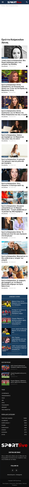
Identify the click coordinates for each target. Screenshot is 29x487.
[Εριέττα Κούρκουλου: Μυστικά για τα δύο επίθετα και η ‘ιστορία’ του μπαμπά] (14, 247)
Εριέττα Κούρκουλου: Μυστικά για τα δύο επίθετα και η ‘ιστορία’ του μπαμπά (14, 258)
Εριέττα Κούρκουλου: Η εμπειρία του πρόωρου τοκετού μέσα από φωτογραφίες (13, 161)
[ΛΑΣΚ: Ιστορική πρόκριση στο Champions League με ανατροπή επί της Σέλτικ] (6, 348)
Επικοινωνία (12, 483)
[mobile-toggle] (2, 2)
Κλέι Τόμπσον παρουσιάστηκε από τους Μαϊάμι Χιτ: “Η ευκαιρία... (19, 339)
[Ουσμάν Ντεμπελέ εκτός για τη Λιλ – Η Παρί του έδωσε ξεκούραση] (5, 375)
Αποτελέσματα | (11, 474)
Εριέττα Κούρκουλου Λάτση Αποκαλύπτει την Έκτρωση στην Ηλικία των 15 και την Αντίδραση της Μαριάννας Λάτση (14, 87)
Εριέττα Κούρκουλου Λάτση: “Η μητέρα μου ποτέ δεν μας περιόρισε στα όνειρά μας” (14, 234)
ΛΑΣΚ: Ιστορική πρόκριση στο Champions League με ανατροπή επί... (19, 347)
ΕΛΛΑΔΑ (4, 306)
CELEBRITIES (5, 57)
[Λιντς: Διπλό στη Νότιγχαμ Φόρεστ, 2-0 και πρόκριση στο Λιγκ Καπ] (6, 331)
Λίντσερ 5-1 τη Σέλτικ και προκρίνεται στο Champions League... (19, 311)
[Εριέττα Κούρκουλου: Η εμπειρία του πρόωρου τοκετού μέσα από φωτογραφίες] (14, 150)
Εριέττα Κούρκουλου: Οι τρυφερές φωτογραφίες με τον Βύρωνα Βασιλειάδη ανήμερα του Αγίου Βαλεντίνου (14, 283)
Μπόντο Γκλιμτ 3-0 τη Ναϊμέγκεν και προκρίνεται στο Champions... (19, 303)
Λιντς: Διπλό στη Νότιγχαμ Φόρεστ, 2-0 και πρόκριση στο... (19, 330)
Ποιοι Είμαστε (6, 483)
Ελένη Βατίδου (5, 66)
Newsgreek (19, 474)
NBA (3, 342)
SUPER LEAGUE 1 (6, 323)
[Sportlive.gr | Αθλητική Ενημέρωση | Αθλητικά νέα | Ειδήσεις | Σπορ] (14, 445)
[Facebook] (12, 470)
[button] (27, 2)
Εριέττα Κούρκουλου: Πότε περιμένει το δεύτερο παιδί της (13, 184)
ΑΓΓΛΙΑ (4, 333)
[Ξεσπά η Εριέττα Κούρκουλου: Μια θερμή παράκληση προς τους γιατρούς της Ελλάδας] (14, 52)
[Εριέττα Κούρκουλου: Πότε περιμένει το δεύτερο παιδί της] (14, 175)
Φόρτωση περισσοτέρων (14, 354)
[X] (16, 470)
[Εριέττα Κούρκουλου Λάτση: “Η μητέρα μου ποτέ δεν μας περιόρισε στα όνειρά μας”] (14, 223)
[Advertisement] (14, 22)
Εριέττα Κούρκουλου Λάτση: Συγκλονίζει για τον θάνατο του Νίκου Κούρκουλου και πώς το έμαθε (14, 113)
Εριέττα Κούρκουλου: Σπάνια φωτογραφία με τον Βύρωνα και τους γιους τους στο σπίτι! (13, 137)
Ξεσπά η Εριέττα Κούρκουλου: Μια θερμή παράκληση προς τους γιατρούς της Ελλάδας (14, 62)
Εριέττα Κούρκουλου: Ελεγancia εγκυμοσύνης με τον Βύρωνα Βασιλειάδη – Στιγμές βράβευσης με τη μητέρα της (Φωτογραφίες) (14, 208)
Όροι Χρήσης (19, 483)
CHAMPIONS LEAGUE (5, 314)
